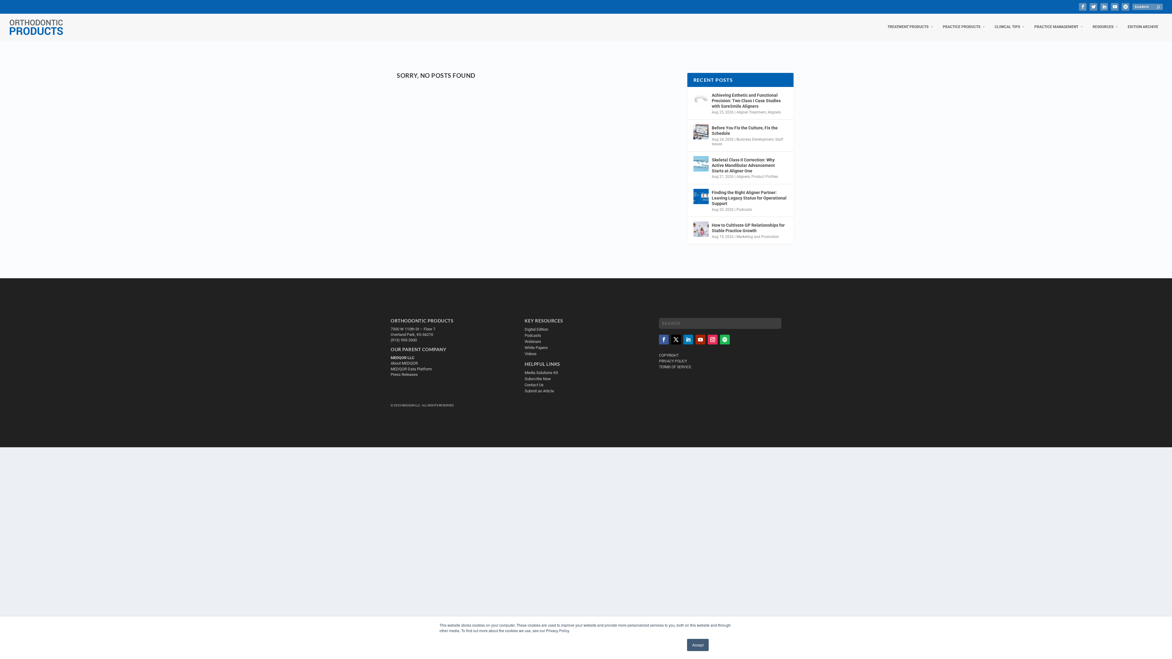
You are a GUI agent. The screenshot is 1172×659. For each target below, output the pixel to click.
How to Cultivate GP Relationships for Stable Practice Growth (748, 228)
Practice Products (961, 27)
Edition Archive (1143, 27)
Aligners (774, 112)
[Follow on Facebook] (664, 339)
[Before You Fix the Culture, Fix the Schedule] (701, 131)
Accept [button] (698, 644)
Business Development (755, 139)
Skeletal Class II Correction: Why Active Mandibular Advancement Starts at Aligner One (743, 165)
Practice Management (1056, 27)
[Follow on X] (676, 339)
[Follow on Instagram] (713, 339)
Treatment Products (908, 27)
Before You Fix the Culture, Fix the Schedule (745, 130)
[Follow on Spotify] (725, 339)
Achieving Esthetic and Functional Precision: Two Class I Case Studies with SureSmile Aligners (746, 101)
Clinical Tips (1007, 27)
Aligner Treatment (751, 112)
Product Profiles (764, 177)
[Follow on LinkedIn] (688, 339)
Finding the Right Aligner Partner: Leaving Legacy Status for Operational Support (749, 198)
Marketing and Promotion (757, 237)
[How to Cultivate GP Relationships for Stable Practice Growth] (701, 229)
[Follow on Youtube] (700, 339)
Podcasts (744, 209)
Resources (1103, 27)
